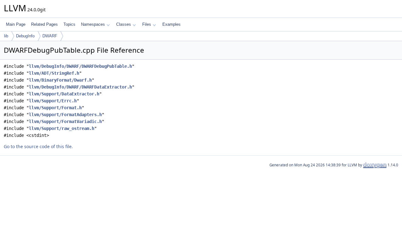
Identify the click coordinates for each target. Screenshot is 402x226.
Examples (171, 24)
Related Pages (44, 24)
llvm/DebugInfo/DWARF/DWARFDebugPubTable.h (80, 66)
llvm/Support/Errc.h (53, 100)
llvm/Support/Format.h (55, 107)
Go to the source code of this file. (38, 146)
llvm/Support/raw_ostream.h (61, 128)
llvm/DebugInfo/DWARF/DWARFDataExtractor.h (80, 86)
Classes (123, 24)
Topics (69, 24)
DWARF (49, 36)
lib (6, 36)
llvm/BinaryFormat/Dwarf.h (60, 80)
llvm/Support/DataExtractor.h (64, 93)
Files (146, 24)
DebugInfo (25, 36)
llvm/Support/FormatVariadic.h (65, 121)
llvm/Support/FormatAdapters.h (65, 114)
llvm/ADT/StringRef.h (54, 73)
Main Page (15, 24)
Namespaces (93, 24)
